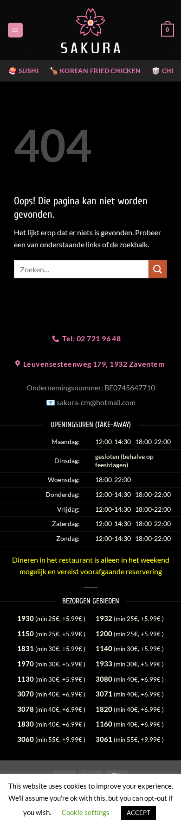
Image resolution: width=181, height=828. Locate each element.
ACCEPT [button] (138, 812)
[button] (15, 30)
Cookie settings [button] (86, 812)
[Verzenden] (158, 269)
